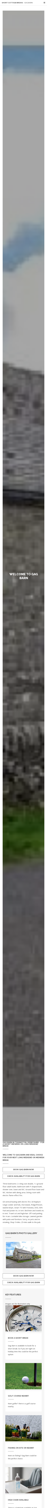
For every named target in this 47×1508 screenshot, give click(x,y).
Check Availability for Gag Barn (23, 1176)
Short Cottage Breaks (17, 3)
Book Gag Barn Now (23, 1169)
